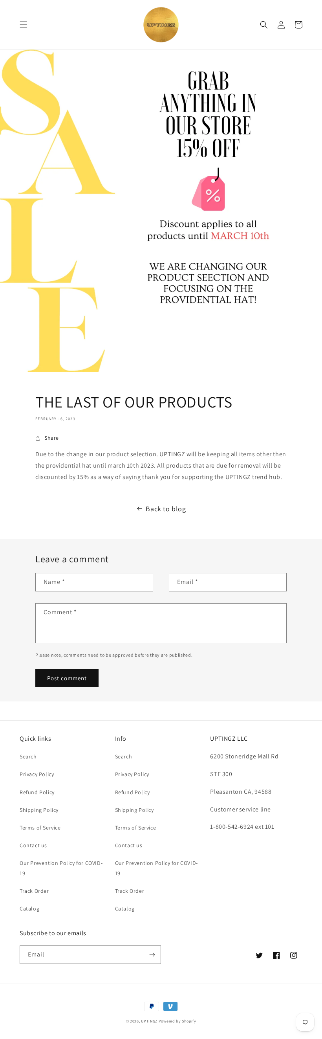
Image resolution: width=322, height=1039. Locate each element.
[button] (23, 24)
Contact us (33, 845)
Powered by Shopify (177, 1021)
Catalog (29, 908)
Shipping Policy (39, 809)
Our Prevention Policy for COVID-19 (61, 867)
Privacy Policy (37, 774)
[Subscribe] (152, 954)
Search (28, 756)
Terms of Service (40, 827)
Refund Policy (37, 792)
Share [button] (51, 437)
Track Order (34, 890)
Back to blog (166, 508)
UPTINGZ (149, 1021)
